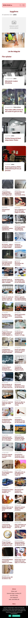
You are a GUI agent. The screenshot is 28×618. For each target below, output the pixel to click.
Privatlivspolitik (16, 615)
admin (15, 14)
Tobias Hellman (17, 107)
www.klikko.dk (15, 599)
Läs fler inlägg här (14, 51)
